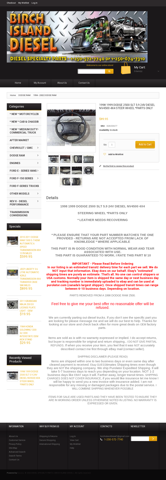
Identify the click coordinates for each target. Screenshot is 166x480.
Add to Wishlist (115, 154)
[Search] (109, 71)
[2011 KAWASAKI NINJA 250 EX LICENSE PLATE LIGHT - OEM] (12, 304)
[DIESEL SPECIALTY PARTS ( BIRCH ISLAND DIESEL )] (77, 37)
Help (72, 448)
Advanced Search (17, 452)
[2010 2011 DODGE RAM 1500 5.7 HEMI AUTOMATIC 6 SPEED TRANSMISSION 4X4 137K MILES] (12, 240)
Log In (34, 3)
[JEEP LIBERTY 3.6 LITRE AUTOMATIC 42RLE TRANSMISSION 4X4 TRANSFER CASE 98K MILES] (12, 272)
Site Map (13, 448)
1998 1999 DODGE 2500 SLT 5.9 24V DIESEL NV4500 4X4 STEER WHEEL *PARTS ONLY (30, 378)
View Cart (74, 440)
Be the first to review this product (118, 166)
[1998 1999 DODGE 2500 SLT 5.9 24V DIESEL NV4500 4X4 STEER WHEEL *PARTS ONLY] (53, 155)
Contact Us (14, 459)
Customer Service (17, 440)
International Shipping (49, 444)
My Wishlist (23, 3)
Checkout (11, 3)
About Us (13, 436)
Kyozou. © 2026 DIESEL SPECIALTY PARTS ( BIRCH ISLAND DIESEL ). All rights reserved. (54, 473)
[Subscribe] (153, 438)
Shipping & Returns (48, 436)
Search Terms (15, 456)
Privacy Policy (15, 444)
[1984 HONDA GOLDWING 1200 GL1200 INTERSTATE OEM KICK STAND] (12, 330)
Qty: (105, 144)
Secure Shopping (47, 440)
